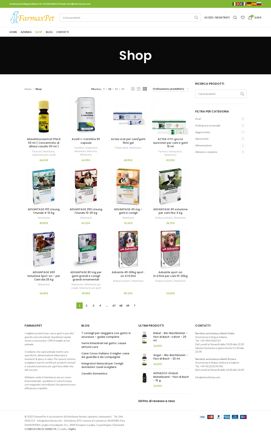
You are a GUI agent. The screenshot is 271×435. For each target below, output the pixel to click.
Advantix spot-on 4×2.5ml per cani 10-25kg (170, 274)
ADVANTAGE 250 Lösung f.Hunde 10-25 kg (86, 211)
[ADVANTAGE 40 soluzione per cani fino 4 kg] (170, 186)
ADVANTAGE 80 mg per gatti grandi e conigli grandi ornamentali (86, 275)
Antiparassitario (164, 217)
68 (120, 305)
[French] (244, 3)
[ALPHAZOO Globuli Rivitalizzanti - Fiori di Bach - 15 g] (144, 380)
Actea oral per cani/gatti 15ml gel (128, 141)
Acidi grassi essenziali (207, 125)
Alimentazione (203, 145)
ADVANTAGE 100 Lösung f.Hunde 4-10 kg (44, 211)
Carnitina (79, 147)
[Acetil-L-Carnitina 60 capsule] (86, 116)
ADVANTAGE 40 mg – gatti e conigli (128, 211)
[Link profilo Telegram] (259, 32)
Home (28, 89)
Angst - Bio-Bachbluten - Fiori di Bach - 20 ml (170, 357)
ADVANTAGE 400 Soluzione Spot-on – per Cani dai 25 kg (43, 275)
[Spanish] (254, 3)
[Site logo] (32, 17)
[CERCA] (196, 17)
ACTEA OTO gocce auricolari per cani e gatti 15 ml (170, 142)
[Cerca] (235, 17)
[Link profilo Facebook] (240, 32)
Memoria (92, 151)
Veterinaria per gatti (90, 287)
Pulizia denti (121, 147)
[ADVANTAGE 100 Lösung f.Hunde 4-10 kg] (44, 186)
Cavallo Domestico (94, 373)
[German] (249, 3)
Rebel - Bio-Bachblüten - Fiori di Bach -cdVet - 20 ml (170, 336)
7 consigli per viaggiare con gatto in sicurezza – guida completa (106, 335)
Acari (198, 118)
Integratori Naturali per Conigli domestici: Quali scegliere (102, 365)
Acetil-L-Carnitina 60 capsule (86, 141)
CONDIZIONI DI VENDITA (40, 429)
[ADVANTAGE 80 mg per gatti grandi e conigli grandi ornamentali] (86, 249)
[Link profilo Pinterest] (249, 32)
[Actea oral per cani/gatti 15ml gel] (128, 116)
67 (113, 305)
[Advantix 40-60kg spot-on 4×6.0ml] (128, 249)
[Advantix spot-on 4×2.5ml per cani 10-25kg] (170, 249)
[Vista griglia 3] (138, 89)
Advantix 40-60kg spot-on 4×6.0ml (128, 274)
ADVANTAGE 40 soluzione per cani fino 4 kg (170, 211)
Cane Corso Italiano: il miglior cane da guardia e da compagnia (105, 355)
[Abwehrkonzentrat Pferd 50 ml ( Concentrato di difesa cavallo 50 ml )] (44, 116)
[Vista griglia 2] (133, 89)
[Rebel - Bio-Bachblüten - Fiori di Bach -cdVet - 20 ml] (144, 339)
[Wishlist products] (242, 17)
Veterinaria (49, 151)
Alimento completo (206, 151)
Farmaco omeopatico (170, 151)
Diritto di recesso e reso (156, 401)
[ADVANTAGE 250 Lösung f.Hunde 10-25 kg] (86, 186)
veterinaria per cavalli (44, 154)
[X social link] (245, 32)
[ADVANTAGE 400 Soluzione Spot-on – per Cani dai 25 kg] (44, 249)
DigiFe (72, 429)
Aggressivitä (202, 132)
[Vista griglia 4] (145, 89)
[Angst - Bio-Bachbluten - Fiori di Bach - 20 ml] (144, 359)
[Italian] (234, 3)
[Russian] (259, 3)
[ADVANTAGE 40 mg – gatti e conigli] (128, 186)
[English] (239, 3)
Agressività (201, 138)
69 (127, 305)
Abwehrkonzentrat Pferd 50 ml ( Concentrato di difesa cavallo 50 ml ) (43, 142)
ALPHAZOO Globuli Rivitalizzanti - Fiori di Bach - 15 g (171, 377)
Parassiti (37, 151)
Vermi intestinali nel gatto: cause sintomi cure (103, 345)
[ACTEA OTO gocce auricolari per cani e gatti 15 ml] (170, 116)
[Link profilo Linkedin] (254, 32)
